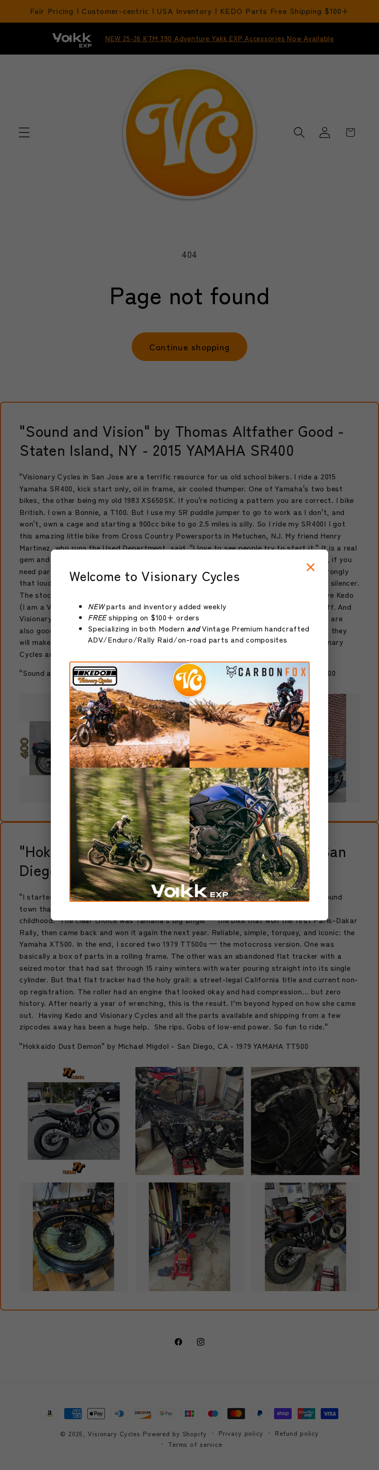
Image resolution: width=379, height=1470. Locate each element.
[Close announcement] (310, 568)
